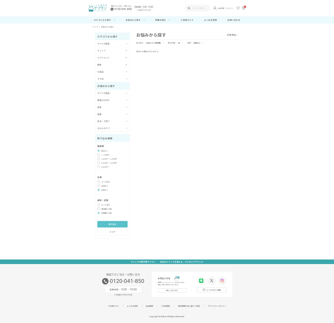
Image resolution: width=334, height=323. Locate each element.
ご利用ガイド (187, 19)
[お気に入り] (238, 8)
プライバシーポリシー (217, 306)
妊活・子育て (103, 121)
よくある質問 (210, 19)
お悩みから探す (107, 27)
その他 (100, 78)
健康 (99, 114)
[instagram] (222, 281)
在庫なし (104, 190)
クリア (112, 232)
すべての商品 (103, 43)
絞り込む (112, 224)
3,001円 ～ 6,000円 (109, 163)
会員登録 (221, 8)
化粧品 (100, 71)
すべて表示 (105, 182)
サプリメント (103, 57)
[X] (212, 281)
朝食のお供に (103, 100)
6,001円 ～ (105, 167)
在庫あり (104, 186)
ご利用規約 (165, 306)
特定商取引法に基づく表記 (189, 306)
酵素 (99, 64)
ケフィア (101, 50)
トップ (95, 27)
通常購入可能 (106, 209)
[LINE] (201, 281)
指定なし (104, 151)
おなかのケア (103, 128)
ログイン (230, 8)
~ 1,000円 (105, 155)
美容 (99, 107)
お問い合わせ (233, 19)
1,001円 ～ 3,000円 (109, 159)
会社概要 (149, 306)
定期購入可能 (106, 213)
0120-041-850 (123, 9)
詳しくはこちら (172, 290)
